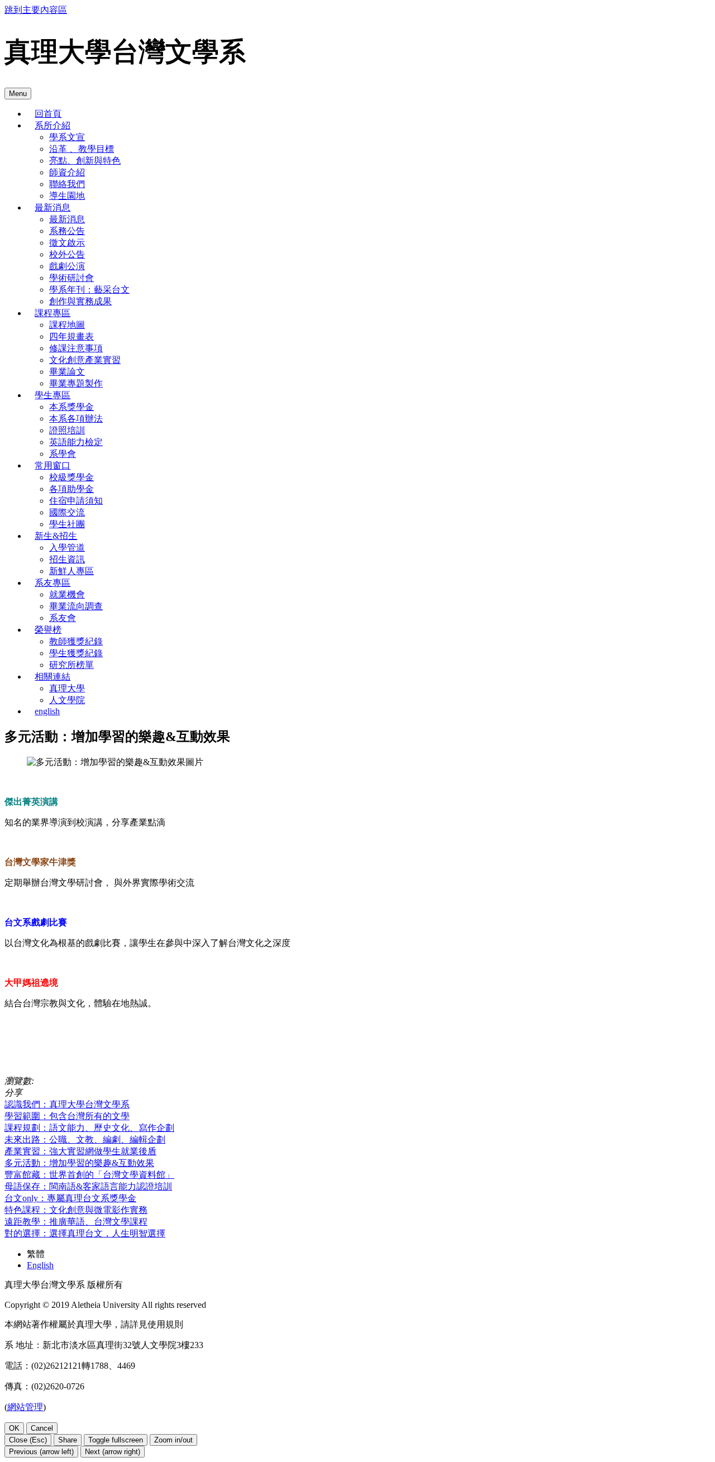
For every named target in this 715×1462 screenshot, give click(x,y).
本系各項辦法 (76, 418)
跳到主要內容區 (35, 10)
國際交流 (67, 512)
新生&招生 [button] (56, 536)
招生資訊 (67, 559)
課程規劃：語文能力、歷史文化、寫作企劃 (89, 1128)
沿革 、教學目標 (81, 149)
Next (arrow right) (112, 1451)
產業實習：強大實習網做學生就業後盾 (80, 1151)
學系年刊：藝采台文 (89, 289)
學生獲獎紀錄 (76, 653)
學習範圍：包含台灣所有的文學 (67, 1116)
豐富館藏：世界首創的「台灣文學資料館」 (89, 1174)
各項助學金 (71, 489)
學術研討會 (71, 278)
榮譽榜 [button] (48, 629)
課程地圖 (67, 324)
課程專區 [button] (52, 313)
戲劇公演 (67, 266)
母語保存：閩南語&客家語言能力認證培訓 (88, 1186)
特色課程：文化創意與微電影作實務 (75, 1210)
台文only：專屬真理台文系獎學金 (70, 1198)
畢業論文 (67, 371)
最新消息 (67, 219)
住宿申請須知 (76, 500)
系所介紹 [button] (52, 125)
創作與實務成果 (80, 301)
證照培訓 (67, 430)
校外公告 (67, 254)
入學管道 (67, 547)
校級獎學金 (71, 477)
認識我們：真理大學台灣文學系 (67, 1104)
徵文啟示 (67, 242)
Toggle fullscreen (115, 1440)
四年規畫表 (71, 336)
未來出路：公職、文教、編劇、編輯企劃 (84, 1139)
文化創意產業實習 (85, 360)
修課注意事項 (76, 348)
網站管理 (25, 1407)
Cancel (42, 1428)
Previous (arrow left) (41, 1451)
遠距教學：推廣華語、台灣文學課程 (75, 1221)
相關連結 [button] (52, 676)
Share (67, 1440)
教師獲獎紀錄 (76, 641)
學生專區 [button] (52, 395)
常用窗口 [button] (52, 465)
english (47, 711)
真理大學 (67, 688)
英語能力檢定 (76, 442)
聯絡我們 (67, 184)
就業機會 (67, 594)
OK (14, 1428)
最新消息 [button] (52, 207)
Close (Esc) (28, 1440)
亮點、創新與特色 (85, 160)
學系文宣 (67, 137)
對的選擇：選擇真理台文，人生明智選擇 (84, 1233)
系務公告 (67, 231)
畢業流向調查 (76, 606)
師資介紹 (67, 172)
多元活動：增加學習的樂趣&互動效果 (79, 1163)
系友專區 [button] (52, 582)
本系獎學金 (71, 407)
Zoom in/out (173, 1440)
